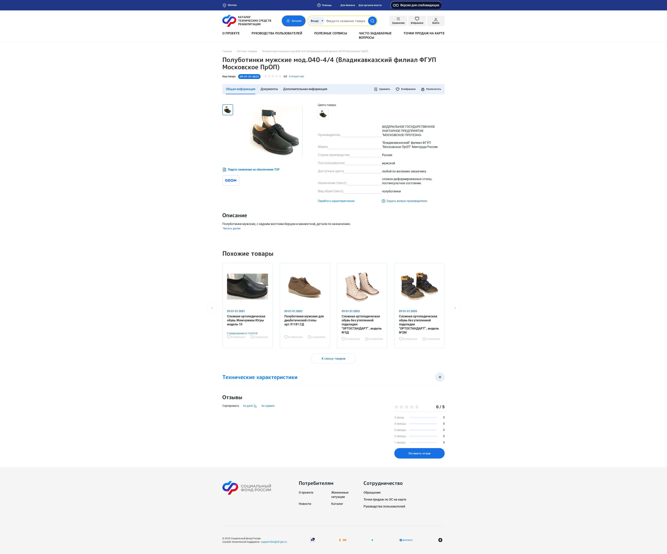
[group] (276, 132)
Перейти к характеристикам (336, 201)
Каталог (337, 504)
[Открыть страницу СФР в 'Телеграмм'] (372, 539)
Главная (227, 51)
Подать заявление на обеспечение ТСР (253, 169)
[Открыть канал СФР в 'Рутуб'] (312, 539)
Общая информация (240, 89)
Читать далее (231, 228)
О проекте (231, 33)
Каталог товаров (247, 51)
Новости (305, 504)
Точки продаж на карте (424, 33)
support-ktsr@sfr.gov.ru (274, 541)
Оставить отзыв (420, 453)
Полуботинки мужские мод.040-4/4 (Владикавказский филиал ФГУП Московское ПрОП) (329, 63)
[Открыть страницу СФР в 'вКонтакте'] (406, 540)
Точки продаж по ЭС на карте (385, 499)
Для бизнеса (347, 5)
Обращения (372, 492)
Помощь (327, 5)
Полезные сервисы (330, 33)
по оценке (267, 405)
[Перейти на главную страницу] (246, 21)
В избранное (408, 89)
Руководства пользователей (277, 33)
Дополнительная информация (305, 89)
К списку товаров (333, 358)
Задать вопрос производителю (407, 201)
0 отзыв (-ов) (296, 76)
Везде (315, 21)
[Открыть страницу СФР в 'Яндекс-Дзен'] (440, 540)
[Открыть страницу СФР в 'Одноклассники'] (342, 539)
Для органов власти (370, 5)
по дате (248, 405)
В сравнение (260, 337)
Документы (269, 89)
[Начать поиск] (372, 20)
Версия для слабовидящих (419, 5)
